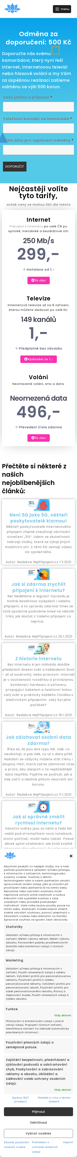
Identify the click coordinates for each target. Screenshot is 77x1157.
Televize (39, 298)
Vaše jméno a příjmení (28, 97)
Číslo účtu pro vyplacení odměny (38, 140)
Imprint (68, 1142)
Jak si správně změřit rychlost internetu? (38, 820)
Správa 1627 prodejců (20, 1099)
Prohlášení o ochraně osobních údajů (45, 1147)
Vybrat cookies (38, 1133)
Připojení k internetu (26, 226)
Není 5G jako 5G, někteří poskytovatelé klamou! (38, 518)
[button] (71, 856)
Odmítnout (38, 1122)
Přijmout (38, 1112)
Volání (38, 377)
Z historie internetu (38, 659)
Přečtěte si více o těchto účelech (54, 1099)
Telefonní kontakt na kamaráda (37, 118)
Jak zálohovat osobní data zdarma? (38, 740)
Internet (39, 220)
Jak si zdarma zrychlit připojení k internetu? (38, 587)
